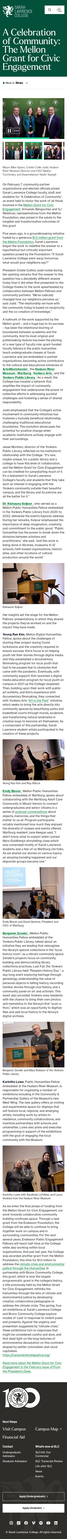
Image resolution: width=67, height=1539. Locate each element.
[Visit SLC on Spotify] (41, 1523)
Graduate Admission (15, 1461)
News (38, 1471)
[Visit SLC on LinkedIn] (56, 1523)
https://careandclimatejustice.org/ (26, 1355)
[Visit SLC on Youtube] (48, 1523)
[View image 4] (33, 151)
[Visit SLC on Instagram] (11, 1523)
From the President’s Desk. (32, 1367)
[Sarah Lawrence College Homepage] (21, 1397)
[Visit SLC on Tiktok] (18, 1523)
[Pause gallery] (9, 131)
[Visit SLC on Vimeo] (33, 1523)
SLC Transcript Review (49, 1461)
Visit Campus (14, 1428)
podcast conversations (31, 812)
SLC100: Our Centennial (43, 1454)
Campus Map (49, 1429)
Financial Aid (14, 1437)
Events (39, 1476)
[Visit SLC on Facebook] (26, 1523)
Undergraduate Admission (12, 1454)
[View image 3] (14, 151)
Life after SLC (43, 1466)
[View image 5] (53, 151)
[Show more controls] (17, 131)
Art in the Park (38, 700)
